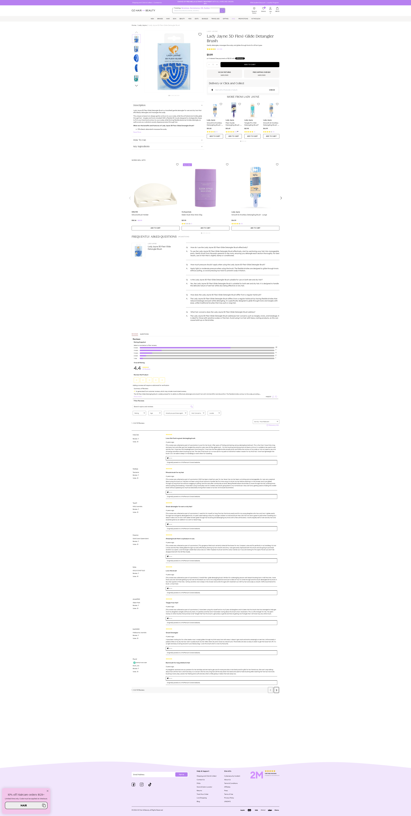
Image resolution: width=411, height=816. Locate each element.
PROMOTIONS (243, 18)
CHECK (272, 90)
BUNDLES (205, 18)
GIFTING (225, 18)
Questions (144, 334)
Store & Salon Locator (204, 787)
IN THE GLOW (255, 18)
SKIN (174, 18)
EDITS (196, 18)
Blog (198, 801)
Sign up (181, 774)
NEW (152, 18)
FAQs (198, 783)
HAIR (168, 18)
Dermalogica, (195, 8)
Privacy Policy (229, 798)
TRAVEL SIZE (215, 18)
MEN (189, 18)
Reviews (135, 334)
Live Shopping (202, 798)
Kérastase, (185, 8)
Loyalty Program (273, 3)
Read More (137, 132)
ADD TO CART (215, 136)
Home (134, 25)
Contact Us (158, 3)
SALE (233, 18)
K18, (202, 8)
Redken (207, 8)
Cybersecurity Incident (232, 776)
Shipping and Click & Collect (142, 3)
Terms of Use (228, 794)
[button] (26, 805)
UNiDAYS (227, 801)
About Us (227, 780)
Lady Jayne (142, 25)
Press (226, 791)
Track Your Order (202, 794)
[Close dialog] (47, 791)
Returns (199, 791)
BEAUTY (182, 18)
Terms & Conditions (231, 783)
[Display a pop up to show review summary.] (237, 132)
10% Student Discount (257, 3)
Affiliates (227, 787)
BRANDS (160, 18)
